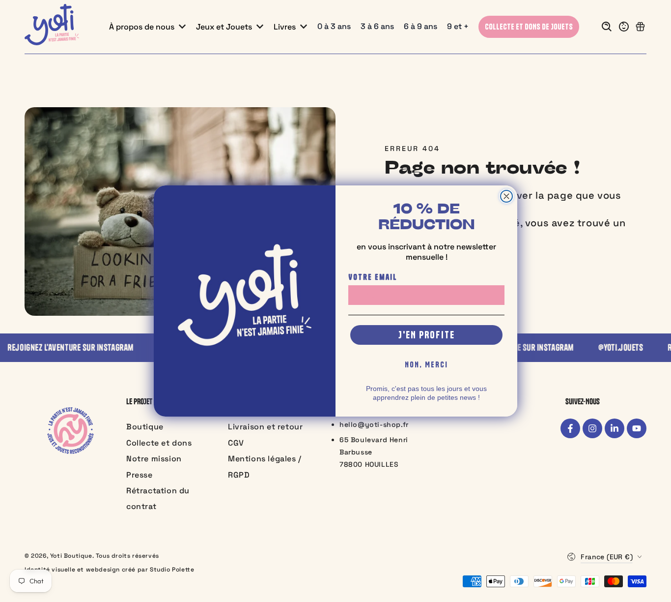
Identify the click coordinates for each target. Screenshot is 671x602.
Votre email (372, 277)
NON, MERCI (426, 364)
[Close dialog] (506, 196)
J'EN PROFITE (426, 335)
